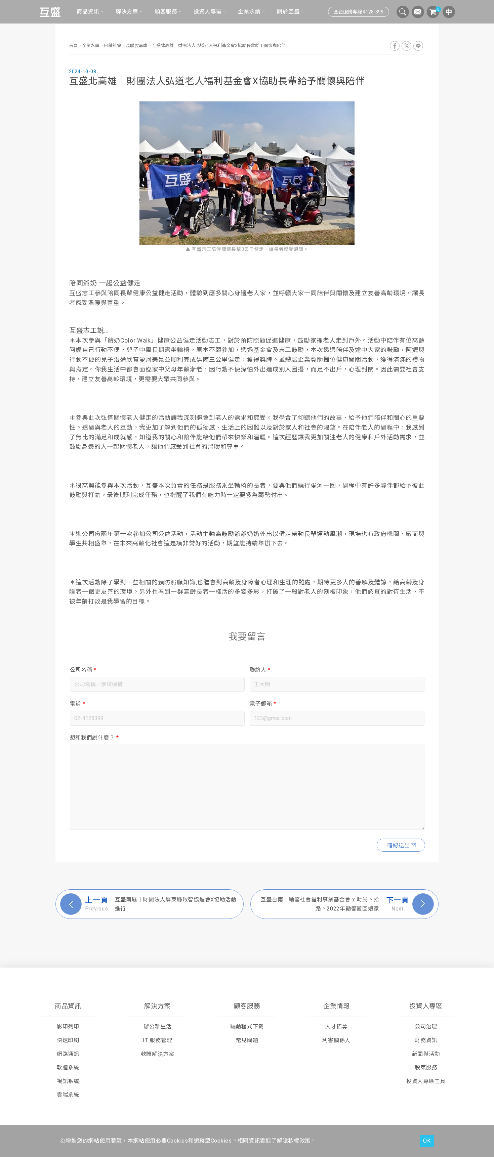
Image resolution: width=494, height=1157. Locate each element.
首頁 (74, 45)
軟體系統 (68, 1067)
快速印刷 (68, 1040)
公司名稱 (83, 670)
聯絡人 (260, 670)
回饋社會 (112, 45)
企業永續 (249, 11)
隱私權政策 (297, 1141)
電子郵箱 (263, 704)
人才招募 (336, 1026)
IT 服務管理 (157, 1040)
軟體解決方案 (157, 1054)
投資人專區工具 (426, 1081)
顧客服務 (166, 11)
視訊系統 (68, 1081)
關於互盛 (288, 11)
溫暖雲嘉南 (137, 45)
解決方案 (127, 11)
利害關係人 (336, 1040)
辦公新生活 (157, 1026)
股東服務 (426, 1067)
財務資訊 (426, 1040)
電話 (77, 704)
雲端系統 (68, 1095)
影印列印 (68, 1026)
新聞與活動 (426, 1054)
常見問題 (247, 1040)
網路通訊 (68, 1054)
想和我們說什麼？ (94, 738)
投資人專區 (208, 11)
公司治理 (426, 1026)
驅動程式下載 (247, 1026)
